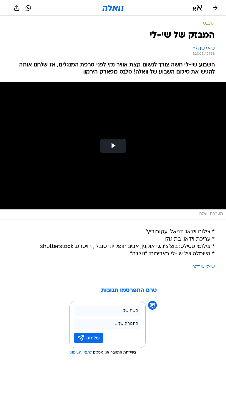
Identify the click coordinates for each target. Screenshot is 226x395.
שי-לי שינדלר (203, 267)
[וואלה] (113, 8)
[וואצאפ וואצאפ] (28, 8)
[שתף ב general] (17, 8)
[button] (197, 8)
